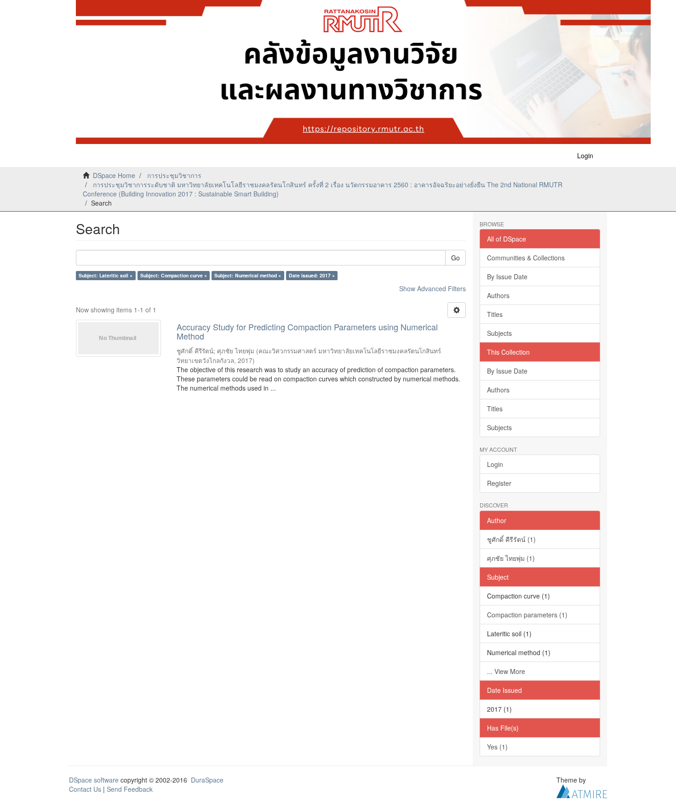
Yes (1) (497, 746)
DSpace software (94, 779)
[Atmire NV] (581, 790)
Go (455, 257)
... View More (506, 671)
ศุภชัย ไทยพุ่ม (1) (511, 558)
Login (495, 464)
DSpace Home (114, 175)
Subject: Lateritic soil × (105, 275)
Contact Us (85, 789)
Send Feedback (130, 789)
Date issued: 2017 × (312, 275)
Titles (495, 314)
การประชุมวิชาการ (174, 175)
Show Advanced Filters (432, 288)
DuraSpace (207, 779)
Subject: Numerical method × (247, 275)
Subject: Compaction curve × (173, 275)
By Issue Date (507, 276)
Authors (498, 295)
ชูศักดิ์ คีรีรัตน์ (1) (511, 539)
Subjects (499, 333)
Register (499, 483)
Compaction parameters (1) (527, 614)
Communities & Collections (526, 257)
